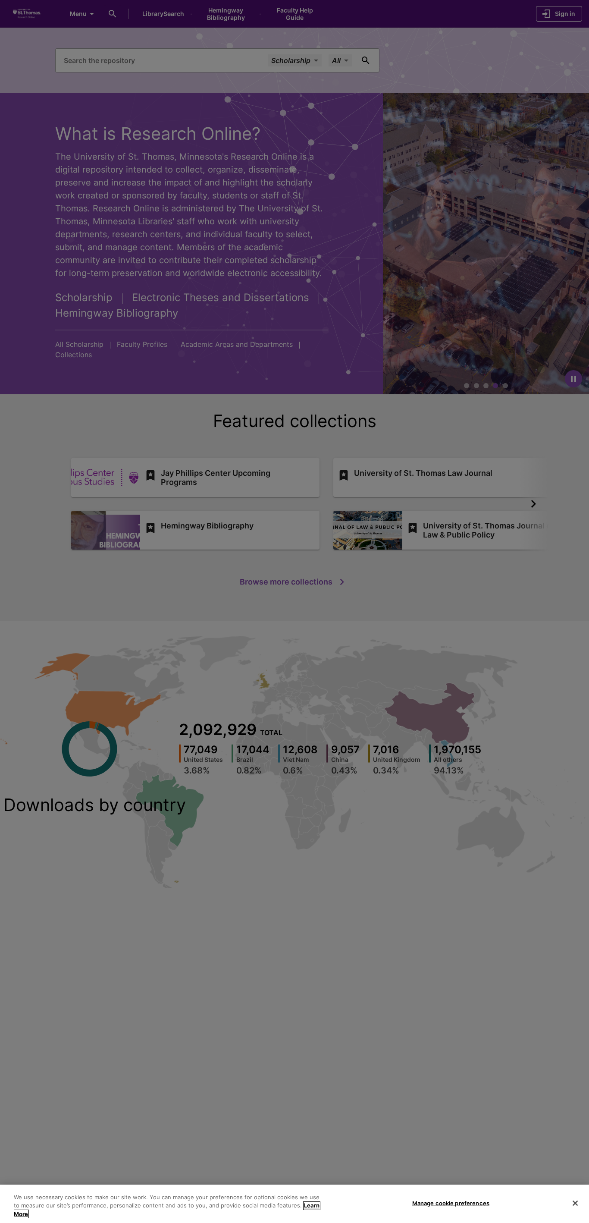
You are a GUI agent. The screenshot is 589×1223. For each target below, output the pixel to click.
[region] (294, 1204)
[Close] (575, 1203)
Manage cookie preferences (450, 1202)
